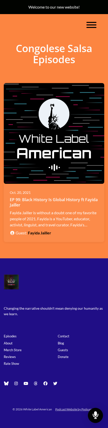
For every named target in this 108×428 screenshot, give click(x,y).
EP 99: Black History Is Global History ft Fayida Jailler (54, 202)
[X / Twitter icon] (55, 383)
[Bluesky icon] (6, 383)
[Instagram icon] (16, 383)
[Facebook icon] (45, 383)
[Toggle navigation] (91, 25)
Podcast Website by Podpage (74, 409)
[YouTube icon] (25, 383)
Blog (61, 343)
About (8, 343)
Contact (63, 336)
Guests (63, 350)
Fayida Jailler (39, 232)
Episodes (10, 336)
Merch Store (13, 350)
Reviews (10, 357)
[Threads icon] (35, 383)
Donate (63, 357)
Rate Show (11, 364)
